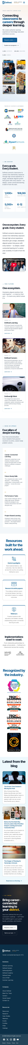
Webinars (5, 1018)
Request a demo (8, 40)
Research (5, 1013)
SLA (17, 1043)
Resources (5, 1011)
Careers (4, 995)
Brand (4, 1043)
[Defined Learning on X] (7, 1039)
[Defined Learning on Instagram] (10, 1039)
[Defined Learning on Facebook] (4, 1039)
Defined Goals (6, 975)
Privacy (9, 1043)
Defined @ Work (7, 970)
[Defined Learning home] (12, 2)
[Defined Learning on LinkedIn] (14, 1039)
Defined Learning (7, 965)
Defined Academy (7, 973)
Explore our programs (10, 45)
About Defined (6, 991)
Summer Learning (7, 980)
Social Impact (6, 998)
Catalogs (5, 1028)
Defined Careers (7, 968)
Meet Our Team (7, 993)
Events (4, 1021)
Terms (13, 1043)
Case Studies (6, 1016)
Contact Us (5, 1000)
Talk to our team (8, 933)
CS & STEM (5, 978)
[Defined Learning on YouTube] (17, 1039)
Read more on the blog (13, 881)
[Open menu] (24, 2)
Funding (4, 1023)
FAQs (4, 1025)
